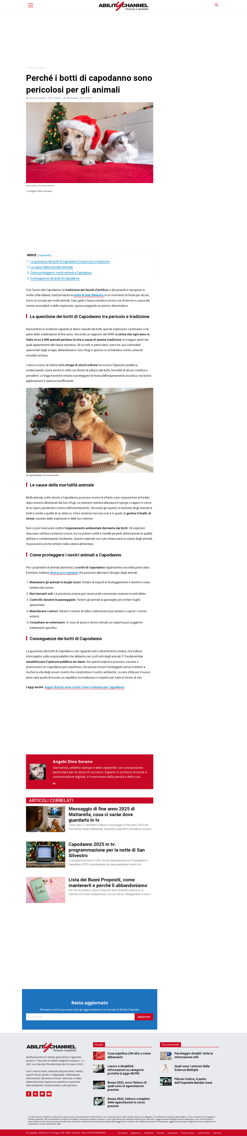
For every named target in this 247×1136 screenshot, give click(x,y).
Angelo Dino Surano (40, 191)
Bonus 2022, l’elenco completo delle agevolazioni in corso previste (129, 1102)
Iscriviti (144, 1017)
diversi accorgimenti (64, 572)
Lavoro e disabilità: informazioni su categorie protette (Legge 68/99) (126, 1069)
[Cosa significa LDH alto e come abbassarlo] (99, 1056)
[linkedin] (54, 782)
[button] (216, 5)
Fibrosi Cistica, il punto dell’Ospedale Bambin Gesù (193, 1080)
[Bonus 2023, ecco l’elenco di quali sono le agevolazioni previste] (99, 1085)
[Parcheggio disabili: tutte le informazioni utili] (166, 1056)
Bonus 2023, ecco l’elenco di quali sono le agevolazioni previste (127, 1086)
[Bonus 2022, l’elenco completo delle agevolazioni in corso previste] (99, 1101)
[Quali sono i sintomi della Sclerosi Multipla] (166, 1068)
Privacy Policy (187, 1132)
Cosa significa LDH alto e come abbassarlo (129, 1055)
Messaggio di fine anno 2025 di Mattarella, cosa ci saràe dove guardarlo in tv (102, 814)
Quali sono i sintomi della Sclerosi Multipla (192, 1068)
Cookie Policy (203, 1132)
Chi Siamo (122, 1132)
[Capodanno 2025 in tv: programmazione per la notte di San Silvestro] (45, 854)
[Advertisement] (123, 37)
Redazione (136, 1132)
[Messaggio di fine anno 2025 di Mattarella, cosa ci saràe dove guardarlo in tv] (45, 819)
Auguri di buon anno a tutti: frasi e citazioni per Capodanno (85, 687)
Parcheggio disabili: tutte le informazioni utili (193, 1055)
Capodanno (41, 67)
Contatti (160, 1132)
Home (29, 67)
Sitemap (217, 1132)
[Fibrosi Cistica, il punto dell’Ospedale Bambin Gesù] (166, 1081)
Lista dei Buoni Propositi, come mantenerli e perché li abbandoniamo (108, 882)
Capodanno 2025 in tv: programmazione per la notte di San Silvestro (107, 849)
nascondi (44, 255)
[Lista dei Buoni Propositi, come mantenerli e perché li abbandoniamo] (45, 890)
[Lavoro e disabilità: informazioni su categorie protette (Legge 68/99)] (99, 1068)
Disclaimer (173, 1132)
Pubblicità (148, 1132)
